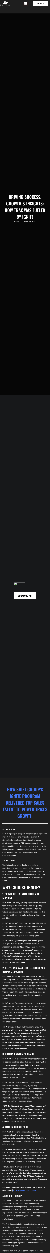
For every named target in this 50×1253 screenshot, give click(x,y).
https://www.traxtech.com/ (24, 1190)
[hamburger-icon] (26, 4)
